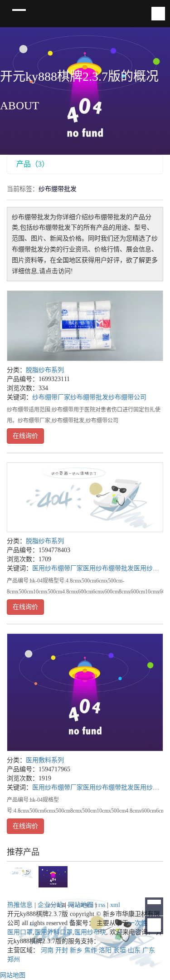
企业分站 (50, 905)
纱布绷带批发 (89, 397)
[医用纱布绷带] (85, 497)
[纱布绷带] (85, 325)
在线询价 (25, 435)
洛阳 (105, 950)
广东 (148, 950)
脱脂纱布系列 (45, 370)
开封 (61, 950)
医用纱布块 (90, 932)
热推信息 (20, 905)
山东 (134, 950)
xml (115, 905)
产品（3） (32, 164)
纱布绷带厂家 (51, 397)
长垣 (119, 950)
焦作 (90, 950)
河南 (47, 950)
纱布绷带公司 (127, 397)
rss (101, 905)
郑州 (13, 959)
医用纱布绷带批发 (108, 568)
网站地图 (80, 905)
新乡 (76, 950)
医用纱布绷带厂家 (57, 568)
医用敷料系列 (45, 760)
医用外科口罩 (53, 932)
